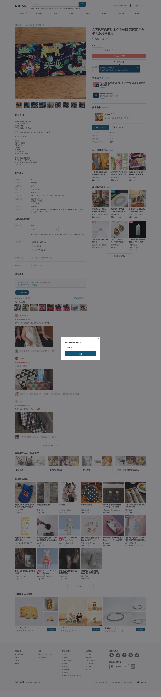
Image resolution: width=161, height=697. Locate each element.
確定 (80, 353)
